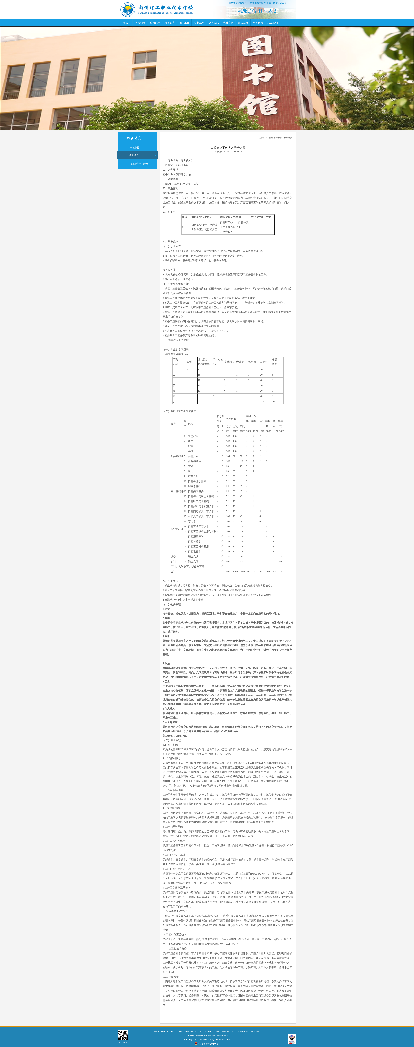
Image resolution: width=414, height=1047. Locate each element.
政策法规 (243, 22)
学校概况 (140, 22)
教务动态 (133, 155)
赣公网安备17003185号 (208, 1044)
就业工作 (199, 22)
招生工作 (184, 22)
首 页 (125, 22)
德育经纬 (214, 22)
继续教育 (134, 147)
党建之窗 (228, 22)
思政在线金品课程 (139, 163)
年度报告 (258, 22)
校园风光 (155, 22)
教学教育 (169, 22)
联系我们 (272, 22)
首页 (271, 137)
